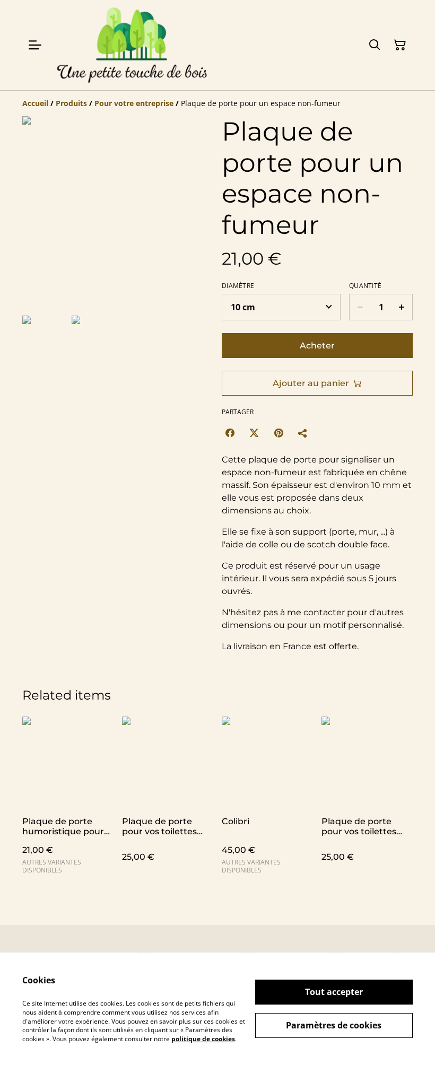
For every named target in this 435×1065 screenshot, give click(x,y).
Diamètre (238, 286)
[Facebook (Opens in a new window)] (230, 433)
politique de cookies (203, 1038)
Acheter (317, 346)
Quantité (365, 286)
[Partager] (303, 433)
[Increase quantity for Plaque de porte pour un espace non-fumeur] (402, 307)
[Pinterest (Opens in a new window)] (278, 433)
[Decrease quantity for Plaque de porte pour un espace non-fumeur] (360, 307)
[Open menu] (35, 45)
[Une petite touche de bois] (131, 45)
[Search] (374, 45)
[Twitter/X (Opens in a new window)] (254, 433)
